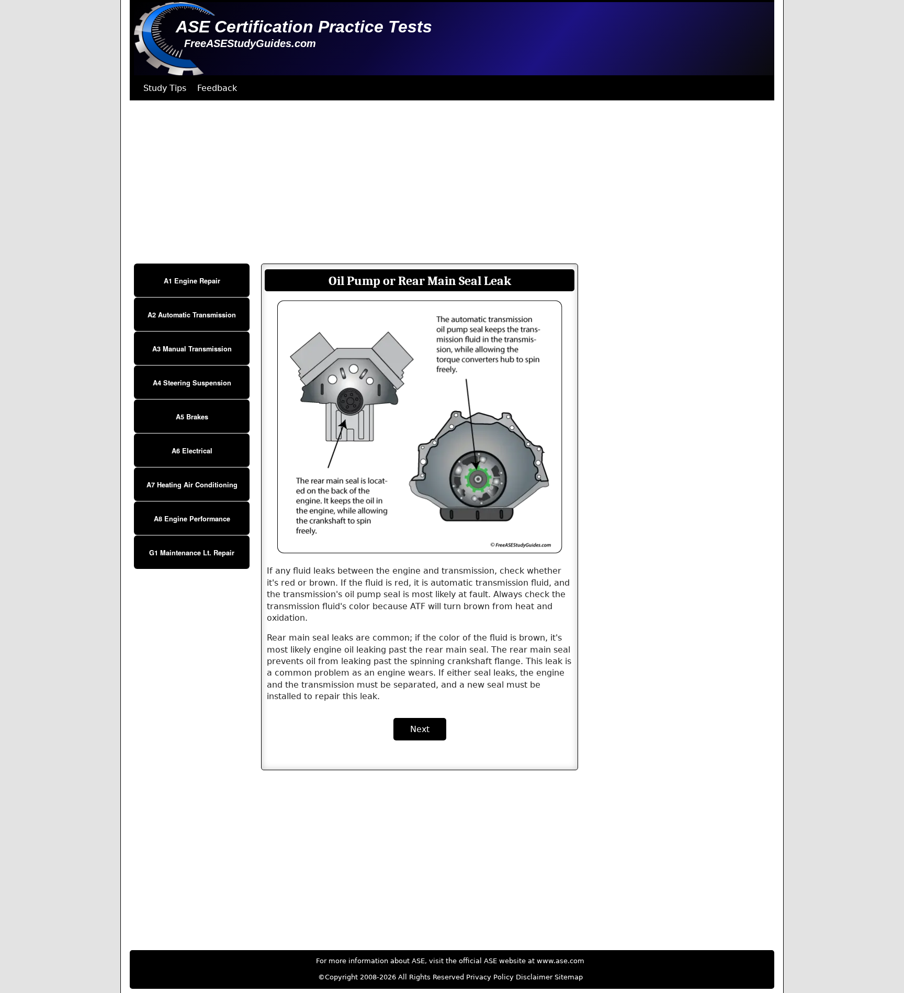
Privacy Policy (490, 977)
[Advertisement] (444, 182)
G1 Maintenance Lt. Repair (191, 552)
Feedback (217, 88)
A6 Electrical (192, 450)
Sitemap (569, 977)
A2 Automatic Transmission (192, 314)
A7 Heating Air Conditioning (192, 484)
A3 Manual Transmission (192, 348)
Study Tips (164, 88)
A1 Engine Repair (192, 281)
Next (420, 729)
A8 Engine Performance (192, 518)
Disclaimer (534, 977)
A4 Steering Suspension (192, 382)
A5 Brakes (192, 416)
